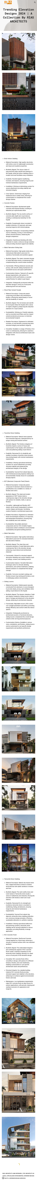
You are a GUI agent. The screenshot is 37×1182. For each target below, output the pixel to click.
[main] (18, 15)
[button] (2, 2)
